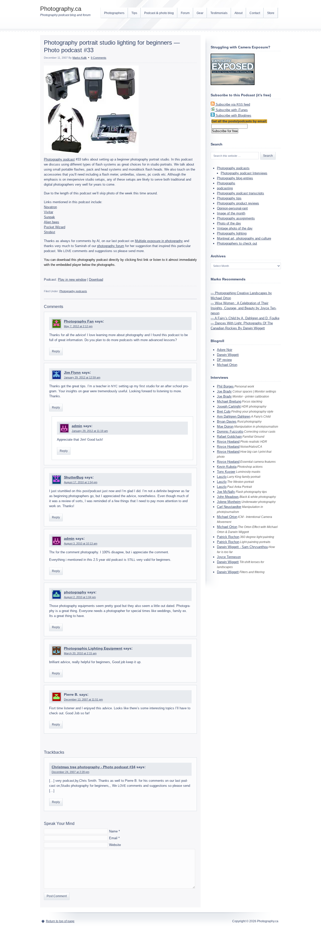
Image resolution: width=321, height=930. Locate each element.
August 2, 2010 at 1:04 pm (80, 597)
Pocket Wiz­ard (54, 227)
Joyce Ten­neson (229, 557)
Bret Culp (223, 411)
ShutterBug (74, 477)
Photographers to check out (237, 243)
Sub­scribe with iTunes (232, 110)
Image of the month (231, 213)
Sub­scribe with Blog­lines (233, 115)
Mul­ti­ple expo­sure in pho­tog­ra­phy (159, 241)
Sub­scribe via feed (233, 104)
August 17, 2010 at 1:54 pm (80, 482)
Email (113, 838)
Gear (200, 13)
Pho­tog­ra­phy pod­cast (59, 159)
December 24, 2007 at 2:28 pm (70, 771)
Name (113, 831)
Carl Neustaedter (229, 507)
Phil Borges (225, 386)
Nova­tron (50, 207)
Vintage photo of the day (235, 228)
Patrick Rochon (228, 537)
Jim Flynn (72, 372)
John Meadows (228, 497)
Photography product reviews (238, 203)
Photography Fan (79, 321)
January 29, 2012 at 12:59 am (82, 377)
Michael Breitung (229, 401)
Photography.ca (60, 8)
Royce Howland (228, 441)
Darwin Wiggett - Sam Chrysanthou (242, 547)
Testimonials (218, 13)
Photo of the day (229, 223)
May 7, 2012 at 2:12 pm (78, 326)
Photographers (114, 13)
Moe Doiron (225, 426)
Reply (56, 351)
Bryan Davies (226, 421)
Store (270, 13)
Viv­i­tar (48, 212)
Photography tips (229, 198)
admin (77, 426)
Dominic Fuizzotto (230, 431)
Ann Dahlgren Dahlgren (233, 416)
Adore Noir (224, 350)
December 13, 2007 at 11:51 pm (83, 699)
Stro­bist (49, 232)
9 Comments (98, 57)
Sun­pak (49, 217)
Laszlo (221, 477)
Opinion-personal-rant (232, 208)
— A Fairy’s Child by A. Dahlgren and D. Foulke (245, 318)
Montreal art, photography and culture (244, 238)
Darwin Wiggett (228, 355)
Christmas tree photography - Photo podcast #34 (93, 767)
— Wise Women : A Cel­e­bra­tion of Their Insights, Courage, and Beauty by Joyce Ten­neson (243, 308)
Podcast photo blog (159, 13)
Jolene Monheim (229, 502)
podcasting (225, 188)
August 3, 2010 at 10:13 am (80, 543)
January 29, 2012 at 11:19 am (90, 430)
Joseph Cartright (229, 406)
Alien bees (51, 222)
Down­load (96, 279)
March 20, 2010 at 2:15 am (80, 653)
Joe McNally (226, 492)
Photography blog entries (235, 178)
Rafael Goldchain (229, 436)
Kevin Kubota (226, 467)
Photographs (226, 183)
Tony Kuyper (226, 472)
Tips (134, 13)
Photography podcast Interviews (244, 173)
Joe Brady (224, 391)
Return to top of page (60, 921)
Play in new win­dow (72, 279)
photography (75, 592)
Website (115, 845)
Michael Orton (227, 365)
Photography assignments (236, 218)
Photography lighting (232, 233)
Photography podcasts (73, 291)
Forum (185, 13)
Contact (255, 13)
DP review (224, 360)
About (238, 13)
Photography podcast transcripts (240, 193)
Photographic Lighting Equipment (93, 648)
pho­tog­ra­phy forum (110, 246)
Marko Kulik (79, 57)
